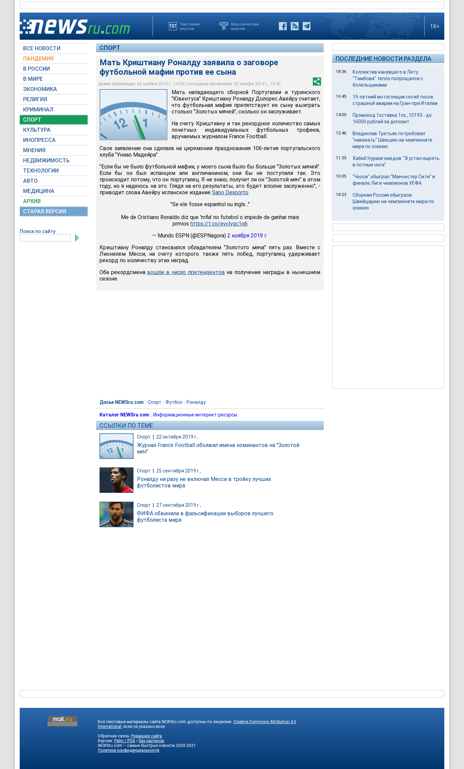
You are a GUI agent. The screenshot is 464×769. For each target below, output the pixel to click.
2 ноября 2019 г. (247, 235)
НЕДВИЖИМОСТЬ (46, 160)
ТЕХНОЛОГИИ (41, 170)
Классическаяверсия (245, 26)
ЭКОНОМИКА (40, 89)
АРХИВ (32, 201)
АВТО (30, 181)
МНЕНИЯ (34, 150)
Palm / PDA (124, 740)
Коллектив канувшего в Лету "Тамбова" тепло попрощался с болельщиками (388, 78)
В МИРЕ (33, 79)
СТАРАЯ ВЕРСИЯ (44, 211)
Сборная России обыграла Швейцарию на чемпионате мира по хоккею (393, 201)
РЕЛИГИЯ (35, 99)
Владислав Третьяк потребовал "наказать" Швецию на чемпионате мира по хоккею (392, 140)
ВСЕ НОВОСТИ (41, 48)
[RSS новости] (295, 26)
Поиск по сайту (37, 231)
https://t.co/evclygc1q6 (219, 223)
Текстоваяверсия (190, 26)
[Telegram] (306, 26)
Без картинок (151, 740)
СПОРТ (32, 120)
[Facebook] (283, 26)
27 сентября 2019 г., (178, 505)
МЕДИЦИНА (38, 191)
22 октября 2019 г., (177, 437)
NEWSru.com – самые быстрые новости (136, 745)
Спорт (110, 47)
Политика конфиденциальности (128, 750)
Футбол (173, 402)
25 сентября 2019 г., (178, 470)
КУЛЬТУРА (37, 130)
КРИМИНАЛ (38, 109)
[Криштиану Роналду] (133, 114)
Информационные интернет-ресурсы (195, 414)
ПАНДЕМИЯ (38, 58)
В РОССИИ (36, 69)
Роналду (196, 402)
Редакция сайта (146, 736)
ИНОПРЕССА (39, 140)
